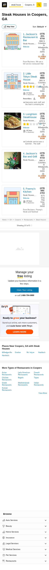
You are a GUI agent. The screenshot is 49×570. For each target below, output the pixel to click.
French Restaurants (39, 373)
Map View (10, 27)
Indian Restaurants (39, 384)
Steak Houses (28, 44)
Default (40, 27)
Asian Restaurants (7, 373)
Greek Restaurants (7, 384)
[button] (45, 4)
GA (11, 220)
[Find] (38, 4)
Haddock (41, 352)
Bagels (21, 378)
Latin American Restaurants (24, 373)
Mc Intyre (30, 352)
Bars (37, 121)
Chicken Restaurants (7, 379)
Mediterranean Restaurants (23, 384)
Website (26, 47)
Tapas (36, 378)
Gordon (18, 352)
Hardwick (5, 355)
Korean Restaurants (7, 389)
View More (43, 393)
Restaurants (28, 220)
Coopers (18, 220)
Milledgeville (7, 352)
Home (4, 220)
